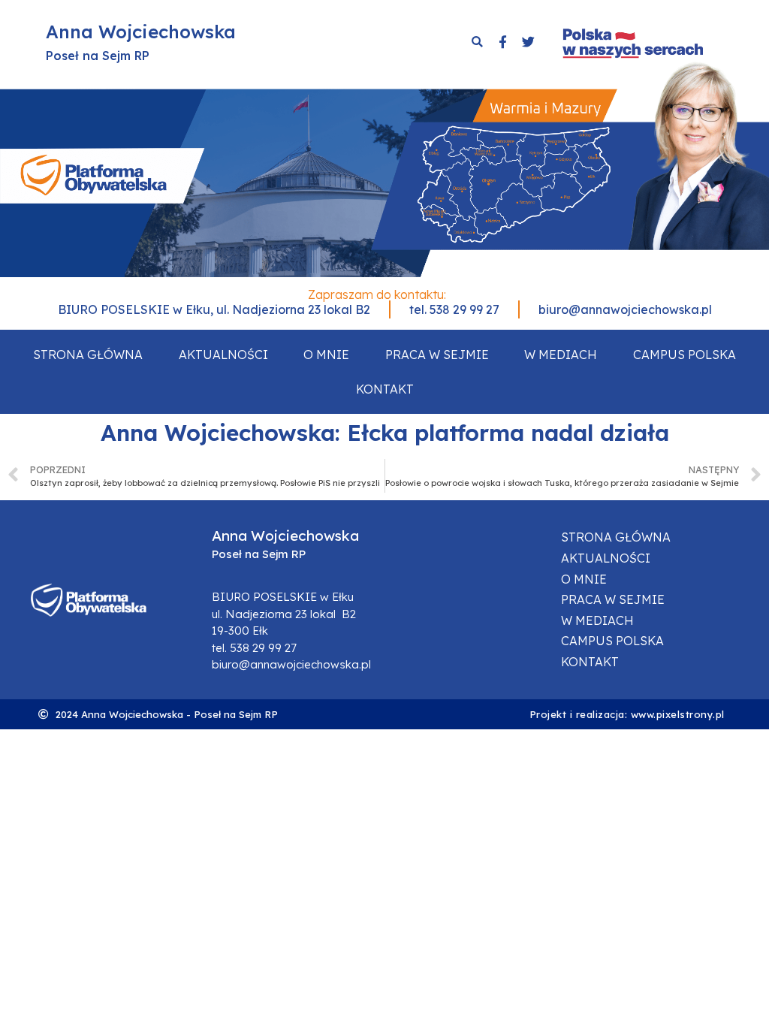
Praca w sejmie (437, 354)
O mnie (326, 354)
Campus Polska (684, 354)
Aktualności (223, 354)
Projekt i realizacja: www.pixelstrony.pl (627, 714)
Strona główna (88, 354)
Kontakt (385, 389)
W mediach (560, 354)
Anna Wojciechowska (141, 31)
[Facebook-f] (502, 42)
